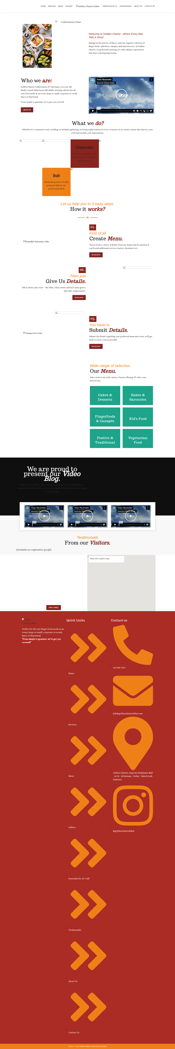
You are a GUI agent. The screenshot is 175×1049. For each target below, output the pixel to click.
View (105, 401)
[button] (121, 95)
